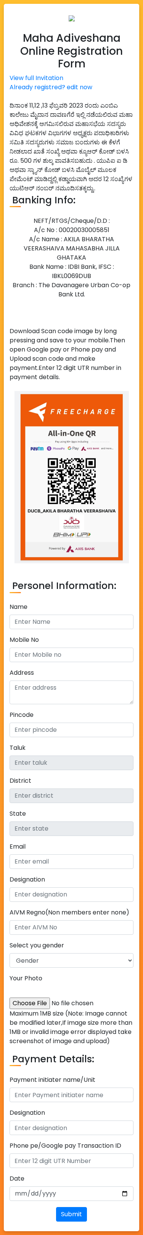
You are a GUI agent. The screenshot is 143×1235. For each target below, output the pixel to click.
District (20, 780)
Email (18, 846)
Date (17, 1178)
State (18, 813)
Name (18, 606)
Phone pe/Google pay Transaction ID (65, 1145)
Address (22, 672)
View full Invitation (36, 78)
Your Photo (26, 978)
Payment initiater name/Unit (52, 1079)
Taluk (18, 747)
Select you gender (37, 945)
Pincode (22, 714)
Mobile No (24, 639)
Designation (27, 879)
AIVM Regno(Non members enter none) (69, 912)
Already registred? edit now (51, 87)
